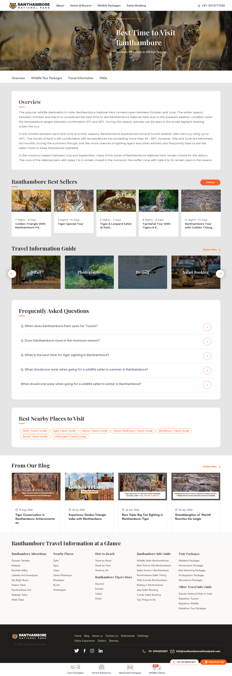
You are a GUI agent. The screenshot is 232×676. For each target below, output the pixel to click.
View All (210, 182)
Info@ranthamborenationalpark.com (198, 651)
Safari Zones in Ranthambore (153, 570)
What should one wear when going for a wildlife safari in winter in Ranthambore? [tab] (81, 384)
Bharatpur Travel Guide (174, 430)
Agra (56, 565)
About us (97, 635)
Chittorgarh (59, 589)
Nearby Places (63, 554)
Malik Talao (18, 599)
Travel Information (81, 78)
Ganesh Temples (21, 560)
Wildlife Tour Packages (46, 78)
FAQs (103, 78)
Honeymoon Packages (191, 565)
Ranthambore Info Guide (154, 554)
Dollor (98, 598)
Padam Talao (19, 585)
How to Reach (105, 554)
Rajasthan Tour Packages (192, 608)
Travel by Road (103, 560)
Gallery (102, 640)
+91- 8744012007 (158, 651)
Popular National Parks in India (195, 593)
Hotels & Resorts (81, 5)
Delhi (56, 560)
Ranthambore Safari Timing (151, 575)
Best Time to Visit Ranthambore (154, 565)
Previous (12, 274)
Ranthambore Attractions (29, 554)
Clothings (142, 635)
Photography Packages (191, 575)
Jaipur (56, 570)
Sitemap (114, 640)
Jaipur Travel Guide (94, 430)
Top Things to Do (146, 599)
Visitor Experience (84, 640)
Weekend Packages (189, 560)
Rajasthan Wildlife (188, 603)
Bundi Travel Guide (35, 436)
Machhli (99, 584)
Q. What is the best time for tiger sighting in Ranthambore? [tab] (65, 355)
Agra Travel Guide (64, 430)
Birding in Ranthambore (150, 585)
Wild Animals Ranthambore (152, 580)
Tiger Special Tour (70, 224)
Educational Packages (190, 580)
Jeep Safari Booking (147, 589)
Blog (86, 635)
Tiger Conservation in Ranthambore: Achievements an (35, 519)
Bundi (56, 585)
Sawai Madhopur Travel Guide (133, 430)
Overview (18, 78)
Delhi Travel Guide (35, 430)
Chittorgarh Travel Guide (70, 436)
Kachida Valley (20, 570)
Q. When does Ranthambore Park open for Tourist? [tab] (59, 326)
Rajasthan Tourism (189, 598)
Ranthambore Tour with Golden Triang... (199, 225)
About (60, 5)
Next (220, 274)
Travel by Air (101, 570)
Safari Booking (136, 5)
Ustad (98, 593)
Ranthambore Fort (21, 589)
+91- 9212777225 (213, 5)
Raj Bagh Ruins (20, 580)
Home (119, 18)
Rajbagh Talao (20, 594)
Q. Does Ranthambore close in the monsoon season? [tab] (60, 340)
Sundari (99, 588)
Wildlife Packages (109, 5)
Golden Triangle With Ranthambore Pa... (30, 225)
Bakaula (16, 565)
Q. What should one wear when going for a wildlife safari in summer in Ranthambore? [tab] (84, 369)
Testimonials (128, 635)
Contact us (111, 635)
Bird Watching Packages (192, 570)
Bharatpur (58, 580)
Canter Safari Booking (149, 594)
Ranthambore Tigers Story (113, 577)
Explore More (210, 249)
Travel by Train (103, 565)
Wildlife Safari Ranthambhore (153, 560)
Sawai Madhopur (62, 575)
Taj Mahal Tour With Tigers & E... (156, 225)
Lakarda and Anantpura (25, 575)
